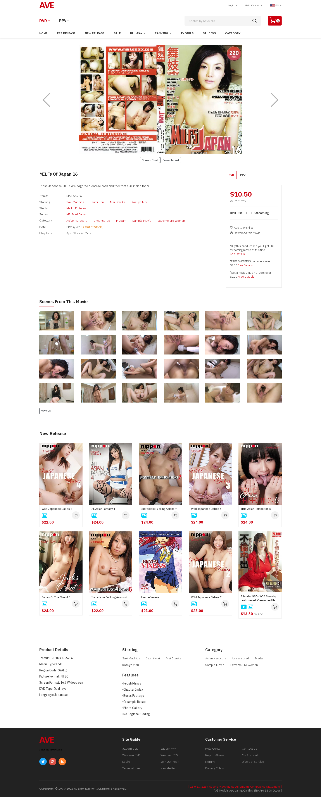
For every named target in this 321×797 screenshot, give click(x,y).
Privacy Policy (214, 768)
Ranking (161, 33)
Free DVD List (246, 276)
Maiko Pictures (76, 208)
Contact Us (249, 748)
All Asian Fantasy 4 (103, 509)
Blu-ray (136, 33)
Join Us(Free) (169, 762)
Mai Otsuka (117, 202)
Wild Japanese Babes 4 (57, 509)
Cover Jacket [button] (170, 160)
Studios (209, 33)
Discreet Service (253, 762)
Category (232, 33)
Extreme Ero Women (171, 221)
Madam (121, 221)
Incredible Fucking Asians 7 (159, 509)
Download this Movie (247, 233)
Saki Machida (75, 202)
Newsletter (168, 768)
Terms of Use (131, 768)
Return (210, 762)
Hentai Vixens (150, 597)
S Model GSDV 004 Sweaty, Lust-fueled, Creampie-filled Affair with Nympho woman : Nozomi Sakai (259, 598)
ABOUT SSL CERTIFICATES (50, 750)
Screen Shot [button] (150, 160)
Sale (117, 33)
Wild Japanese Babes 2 (206, 597)
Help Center (252, 5)
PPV (62, 20)
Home (43, 33)
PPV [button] (242, 175)
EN (277, 5)
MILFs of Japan (76, 214)
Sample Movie (141, 221)
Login (231, 5)
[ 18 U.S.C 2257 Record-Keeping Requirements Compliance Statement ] (235, 786)
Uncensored (101, 221)
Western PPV (169, 755)
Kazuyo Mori (139, 202)
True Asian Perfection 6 (256, 509)
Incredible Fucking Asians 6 (109, 597)
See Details (237, 254)
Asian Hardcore (76, 221)
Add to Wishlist (243, 228)
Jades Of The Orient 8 (56, 597)
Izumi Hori (97, 202)
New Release (94, 33)
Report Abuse (214, 755)
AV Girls (187, 33)
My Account (250, 755)
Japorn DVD (130, 748)
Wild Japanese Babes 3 (206, 509)
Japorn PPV (168, 748)
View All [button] (46, 411)
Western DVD (131, 755)
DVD (43, 20)
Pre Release (66, 33)
